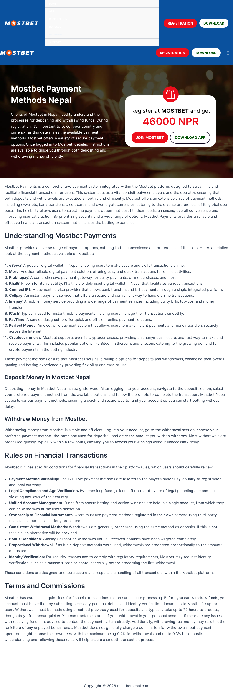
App (51, 11)
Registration (58, 19)
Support (55, 42)
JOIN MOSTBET (150, 137)
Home (53, 3)
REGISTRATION (180, 23)
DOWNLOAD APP (190, 137)
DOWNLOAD (213, 23)
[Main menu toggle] (228, 53)
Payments (56, 34)
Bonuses (55, 26)
